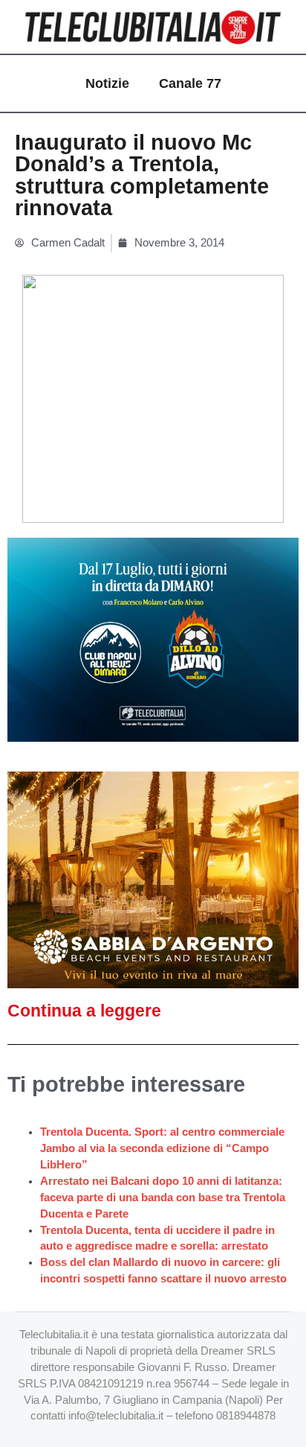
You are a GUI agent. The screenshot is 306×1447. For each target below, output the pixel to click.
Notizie (107, 83)
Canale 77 (190, 83)
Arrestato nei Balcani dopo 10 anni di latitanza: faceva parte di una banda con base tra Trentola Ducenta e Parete (162, 1197)
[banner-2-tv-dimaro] (153, 639)
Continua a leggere (84, 1010)
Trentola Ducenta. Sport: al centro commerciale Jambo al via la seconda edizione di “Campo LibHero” (162, 1148)
